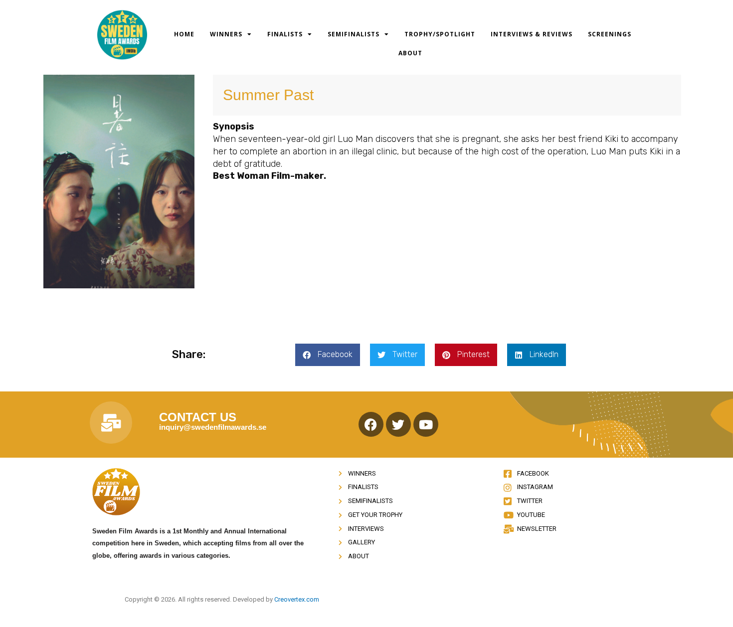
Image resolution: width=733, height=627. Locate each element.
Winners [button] (226, 34)
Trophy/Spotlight (439, 34)
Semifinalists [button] (353, 34)
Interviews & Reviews (531, 34)
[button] (327, 355)
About (410, 53)
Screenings (609, 34)
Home (184, 34)
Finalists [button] (285, 34)
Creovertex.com (296, 599)
